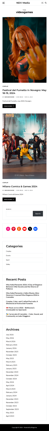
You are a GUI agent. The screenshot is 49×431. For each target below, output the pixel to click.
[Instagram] (8, 229)
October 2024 (11, 379)
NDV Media (23, 3)
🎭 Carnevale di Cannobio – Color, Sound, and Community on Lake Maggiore (24, 315)
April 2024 (10, 385)
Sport (8, 260)
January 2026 (11, 348)
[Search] (45, 3)
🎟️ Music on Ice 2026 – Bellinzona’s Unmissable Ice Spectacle (20, 309)
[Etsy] (19, 229)
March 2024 (10, 389)
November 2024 (12, 375)
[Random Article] (42, 3)
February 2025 (11, 365)
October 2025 (11, 355)
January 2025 (11, 368)
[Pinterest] (14, 229)
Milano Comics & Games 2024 (20, 186)
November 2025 (12, 352)
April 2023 (10, 416)
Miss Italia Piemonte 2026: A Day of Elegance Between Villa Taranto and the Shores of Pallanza (24, 287)
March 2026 (10, 341)
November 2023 (12, 402)
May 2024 (10, 382)
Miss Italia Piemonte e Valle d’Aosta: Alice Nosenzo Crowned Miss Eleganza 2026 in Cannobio (22, 295)
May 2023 (10, 413)
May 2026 (10, 338)
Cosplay (5, 86)
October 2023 (11, 406)
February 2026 (11, 345)
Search (8, 209)
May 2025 (10, 358)
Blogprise (34, 427)
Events (8, 255)
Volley (8, 264)
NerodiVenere (9, 97)
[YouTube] (24, 229)
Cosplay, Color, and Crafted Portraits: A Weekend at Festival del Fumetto (22, 302)
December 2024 (12, 372)
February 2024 (11, 392)
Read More (8, 106)
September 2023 (12, 409)
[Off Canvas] (4, 3)
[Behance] (35, 229)
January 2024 (11, 396)
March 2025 (10, 362)
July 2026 (10, 335)
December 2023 (12, 399)
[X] (30, 229)
